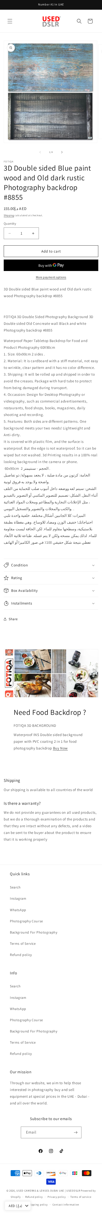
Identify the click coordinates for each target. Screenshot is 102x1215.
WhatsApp (18, 910)
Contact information (65, 1204)
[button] (9, 21)
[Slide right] (61, 152)
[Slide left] (40, 152)
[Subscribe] (75, 1132)
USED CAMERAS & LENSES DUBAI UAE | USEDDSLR (48, 1190)
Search (15, 887)
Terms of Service (23, 943)
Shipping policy (37, 1204)
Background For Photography (33, 932)
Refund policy (21, 954)
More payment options (51, 277)
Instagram (18, 898)
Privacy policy (57, 1197)
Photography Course (26, 921)
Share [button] (13, 619)
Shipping (9, 215)
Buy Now (60, 748)
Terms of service (80, 1197)
